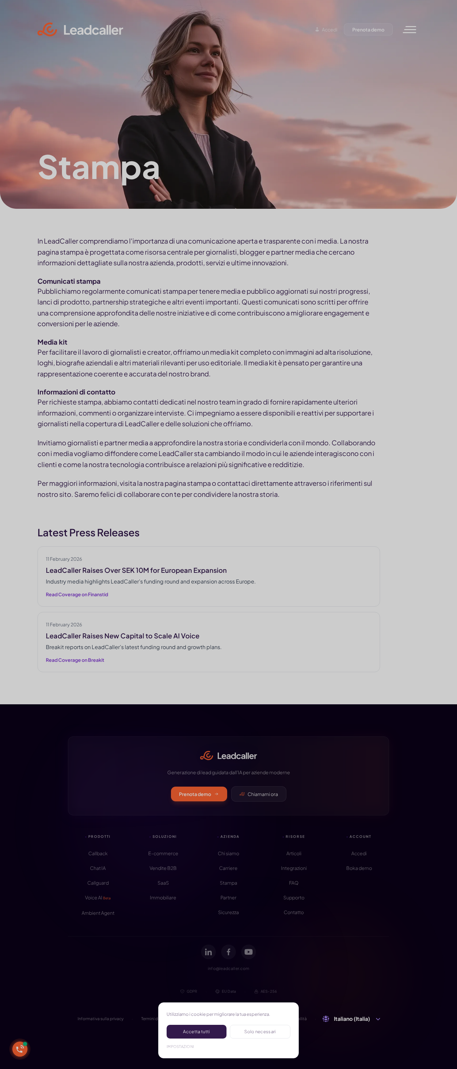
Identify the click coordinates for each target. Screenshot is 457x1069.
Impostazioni (180, 1046)
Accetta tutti (196, 1031)
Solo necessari (260, 1031)
